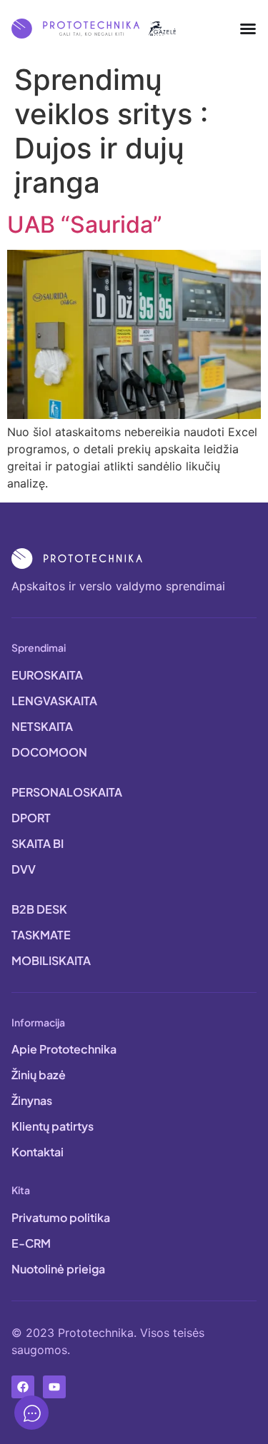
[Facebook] (22, 1386)
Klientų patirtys (52, 1126)
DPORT (31, 817)
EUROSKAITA (47, 674)
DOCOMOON (49, 751)
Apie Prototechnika (63, 1048)
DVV (23, 869)
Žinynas (31, 1100)
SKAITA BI (37, 843)
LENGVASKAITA (54, 700)
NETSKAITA (42, 726)
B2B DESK (39, 909)
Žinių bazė (38, 1074)
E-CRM (31, 1243)
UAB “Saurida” (84, 224)
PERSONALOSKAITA (66, 791)
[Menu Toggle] (248, 28)
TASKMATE (41, 934)
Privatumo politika (60, 1217)
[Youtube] (54, 1386)
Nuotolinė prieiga (58, 1268)
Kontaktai (37, 1151)
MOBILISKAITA (51, 960)
